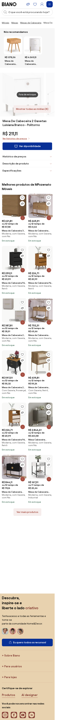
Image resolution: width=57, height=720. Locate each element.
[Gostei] (22, 197)
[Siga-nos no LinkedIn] (31, 715)
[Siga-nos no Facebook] (14, 715)
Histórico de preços (14, 156)
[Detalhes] (22, 218)
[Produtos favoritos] (35, 4)
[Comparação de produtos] (28, 4)
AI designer (30, 695)
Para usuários (13, 666)
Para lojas (10, 677)
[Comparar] (22, 203)
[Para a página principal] (9, 4)
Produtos (8, 695)
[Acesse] (42, 4)
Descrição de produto (16, 163)
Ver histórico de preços (15, 138)
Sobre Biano (12, 655)
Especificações (12, 170)
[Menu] (49, 4)
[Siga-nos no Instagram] (5, 715)
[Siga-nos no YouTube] (23, 715)
